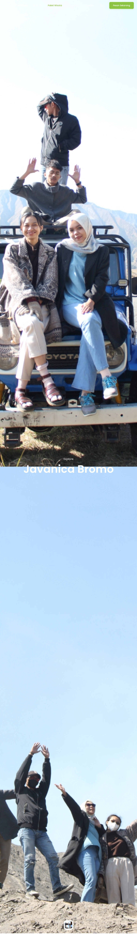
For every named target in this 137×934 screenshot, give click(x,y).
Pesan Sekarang (121, 5)
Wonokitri (15, 5)
